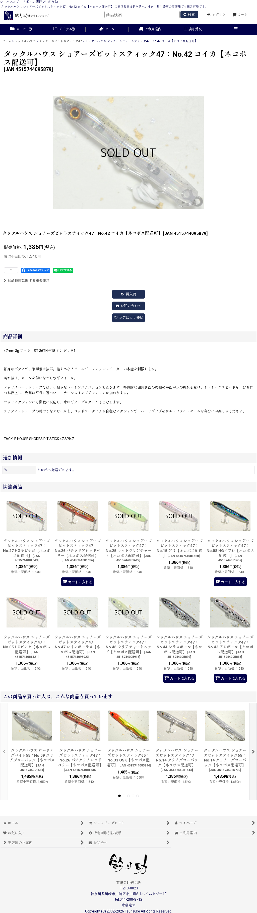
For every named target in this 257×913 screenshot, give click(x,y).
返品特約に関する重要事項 (29, 280)
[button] (235, 29)
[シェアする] (11, 270)
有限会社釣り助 (128, 883)
